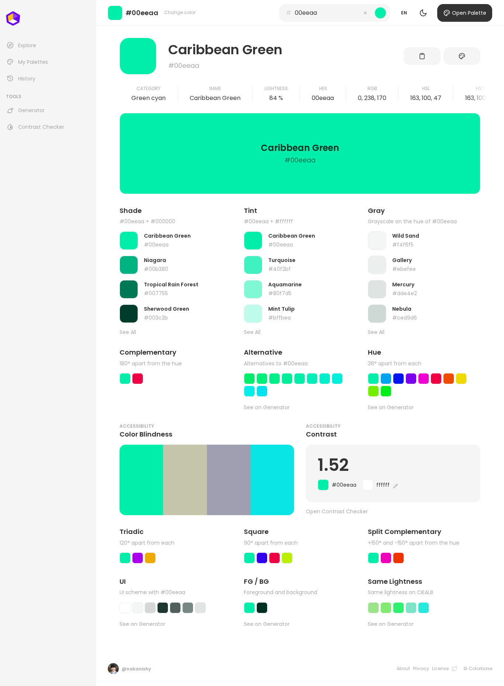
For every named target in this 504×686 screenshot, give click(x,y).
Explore (27, 45)
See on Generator (267, 407)
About (403, 668)
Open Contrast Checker (337, 511)
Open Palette (469, 13)
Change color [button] (180, 12)
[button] (365, 13)
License (440, 668)
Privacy (421, 668)
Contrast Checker (41, 127)
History (26, 78)
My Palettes (33, 62)
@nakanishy (136, 669)
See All (128, 332)
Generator (31, 110)
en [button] (404, 13)
